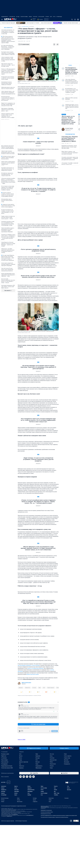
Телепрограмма (24, 16)
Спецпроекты (67, 763)
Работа (51, 761)
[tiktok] (33, 776)
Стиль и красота (67, 756)
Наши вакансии (4, 761)
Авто (20, 754)
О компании (4, 758)
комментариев (24, 44)
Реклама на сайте (5, 754)
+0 (53, 711)
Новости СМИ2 (21, 739)
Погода (17, 16)
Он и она (52, 754)
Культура (38, 758)
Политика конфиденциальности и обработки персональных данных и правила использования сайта (59, 815)
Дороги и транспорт (23, 761)
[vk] (23, 776)
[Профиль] (78, 19)
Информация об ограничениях (46, 810)
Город (20, 760)
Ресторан (34, 687)
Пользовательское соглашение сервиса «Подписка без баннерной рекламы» (54, 817)
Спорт (65, 754)
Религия (52, 765)
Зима (37, 754)
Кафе (39, 687)
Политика (52, 758)
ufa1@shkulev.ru (15, 814)
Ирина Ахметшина (26, 682)
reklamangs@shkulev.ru (45, 806)
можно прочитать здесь (33, 674)
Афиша (30, 16)
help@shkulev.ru (9, 816)
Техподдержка (4, 763)
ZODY (51, 16)
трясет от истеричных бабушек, (36, 668)
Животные (21, 765)
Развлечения (53, 763)
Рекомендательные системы (46, 813)
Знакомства (12, 16)
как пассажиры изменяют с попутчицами (28, 665)
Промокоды (59, 16)
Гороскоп (35, 16)
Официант (21, 687)
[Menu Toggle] (2, 19)
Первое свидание (50, 687)
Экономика (66, 761)
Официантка (27, 687)
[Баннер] (20, 23)
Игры (54, 16)
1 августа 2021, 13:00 (21, 41)
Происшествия (53, 760)
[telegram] (20, 776)
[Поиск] (72, 19)
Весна (20, 758)
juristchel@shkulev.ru (29, 815)
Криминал (38, 756)
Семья (51, 767)
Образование (38, 767)
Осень (51, 756)
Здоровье (21, 767)
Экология (66, 760)
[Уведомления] (75, 19)
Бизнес (20, 756)
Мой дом (38, 761)
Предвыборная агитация (6, 765)
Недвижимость (4, 16)
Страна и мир (67, 758)
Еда (20, 763)
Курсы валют (41, 16)
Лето (37, 760)
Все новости (8, 27)
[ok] (27, 776)
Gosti (44, 687)
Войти (22, 731)
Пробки (47, 16)
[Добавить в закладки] (54, 44)
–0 (57, 711)
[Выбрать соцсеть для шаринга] (57, 44)
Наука (37, 763)
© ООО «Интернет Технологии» (21, 820)
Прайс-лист (3, 756)
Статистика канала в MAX (7, 767)
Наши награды (4, 760)
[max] (30, 776)
